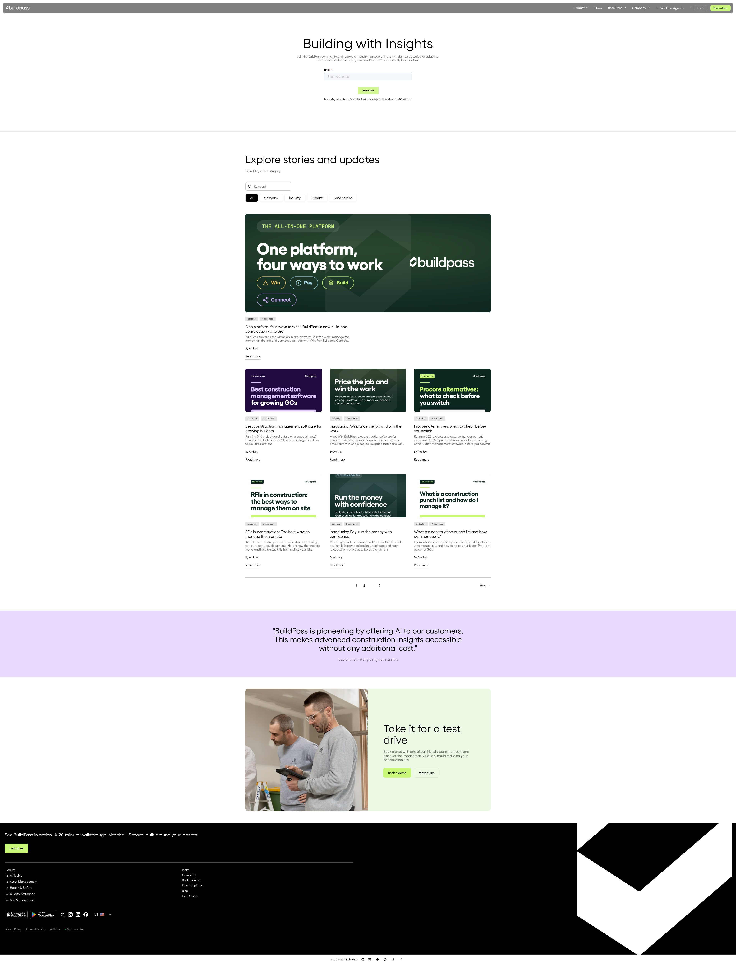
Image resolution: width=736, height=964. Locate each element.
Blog (185, 890)
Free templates (192, 885)
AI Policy (55, 929)
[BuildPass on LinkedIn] (78, 914)
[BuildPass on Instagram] (70, 914)
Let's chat (16, 848)
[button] (581, 8)
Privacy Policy (13, 929)
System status (75, 929)
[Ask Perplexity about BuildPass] (385, 959)
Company (189, 875)
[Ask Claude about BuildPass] (370, 959)
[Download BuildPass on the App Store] (16, 914)
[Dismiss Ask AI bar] (402, 959)
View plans (426, 772)
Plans (185, 870)
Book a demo (720, 8)
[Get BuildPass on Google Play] (43, 914)
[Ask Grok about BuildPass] (393, 959)
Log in (700, 8)
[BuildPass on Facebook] (85, 914)
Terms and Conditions (400, 99)
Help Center (190, 896)
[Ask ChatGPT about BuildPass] (362, 959)
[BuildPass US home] (18, 8)
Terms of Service (36, 929)
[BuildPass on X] (62, 914)
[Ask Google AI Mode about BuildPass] (378, 959)
